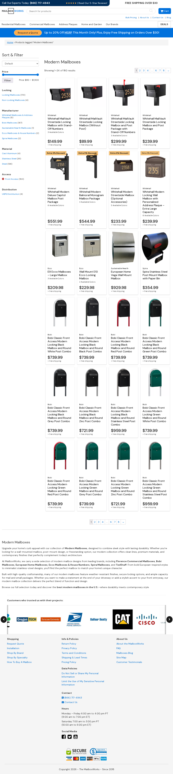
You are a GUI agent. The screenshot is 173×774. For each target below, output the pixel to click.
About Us (144, 17)
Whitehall (52, 115)
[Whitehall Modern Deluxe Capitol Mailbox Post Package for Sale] (60, 168)
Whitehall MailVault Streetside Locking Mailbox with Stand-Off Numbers (60, 123)
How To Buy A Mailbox (19, 662)
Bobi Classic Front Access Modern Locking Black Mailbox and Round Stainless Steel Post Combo (123, 416)
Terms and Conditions (74, 652)
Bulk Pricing (131, 17)
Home (10, 42)
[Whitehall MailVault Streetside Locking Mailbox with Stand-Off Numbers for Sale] (60, 95)
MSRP (68, 32)
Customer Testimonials (129, 662)
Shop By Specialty (17, 657)
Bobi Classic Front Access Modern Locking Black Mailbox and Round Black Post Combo (91, 344)
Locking (6, 90)
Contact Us (157, 17)
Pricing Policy (69, 662)
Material (7, 148)
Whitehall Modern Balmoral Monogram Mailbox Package (91, 195)
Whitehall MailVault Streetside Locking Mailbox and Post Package (154, 123)
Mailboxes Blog (124, 652)
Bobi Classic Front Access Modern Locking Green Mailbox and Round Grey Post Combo (91, 487)
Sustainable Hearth (119, 268)
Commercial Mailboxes (42, 24)
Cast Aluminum (11, 153)
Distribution (9, 189)
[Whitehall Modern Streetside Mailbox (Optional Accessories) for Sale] (123, 168)
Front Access (14, 179)
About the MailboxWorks (130, 643)
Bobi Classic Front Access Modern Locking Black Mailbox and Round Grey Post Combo (59, 414)
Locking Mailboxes (13, 95)
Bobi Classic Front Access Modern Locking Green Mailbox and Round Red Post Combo (59, 487)
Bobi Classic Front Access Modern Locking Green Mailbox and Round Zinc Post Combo (122, 487)
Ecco (50, 268)
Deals (164, 24)
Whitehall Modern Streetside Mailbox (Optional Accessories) (122, 197)
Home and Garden (91, 24)
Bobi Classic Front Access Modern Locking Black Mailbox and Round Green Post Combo (154, 344)
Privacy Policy (69, 648)
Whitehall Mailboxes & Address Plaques (17, 116)
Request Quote (15, 643)
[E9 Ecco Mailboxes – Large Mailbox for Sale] (60, 248)
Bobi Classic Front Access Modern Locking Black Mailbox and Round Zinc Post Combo (91, 414)
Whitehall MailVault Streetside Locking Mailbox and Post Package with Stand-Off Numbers (123, 125)
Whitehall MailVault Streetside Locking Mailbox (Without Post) (90, 123)
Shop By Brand (15, 652)
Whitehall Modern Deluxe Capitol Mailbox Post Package (58, 197)
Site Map (121, 657)
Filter (7, 80)
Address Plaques (68, 24)
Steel (7, 164)
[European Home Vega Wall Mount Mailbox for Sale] (123, 248)
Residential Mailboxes (14, 24)
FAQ (118, 648)
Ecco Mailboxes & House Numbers (20, 133)
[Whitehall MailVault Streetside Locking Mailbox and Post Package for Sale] (155, 95)
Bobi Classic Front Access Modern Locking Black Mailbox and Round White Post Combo (59, 344)
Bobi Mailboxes (12, 122)
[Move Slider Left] (4, 619)
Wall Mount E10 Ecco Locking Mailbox (88, 275)
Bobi (50, 334)
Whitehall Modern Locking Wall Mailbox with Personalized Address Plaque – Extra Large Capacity (153, 202)
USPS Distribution (12, 194)
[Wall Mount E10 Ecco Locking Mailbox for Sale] (91, 248)
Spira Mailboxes (11, 138)
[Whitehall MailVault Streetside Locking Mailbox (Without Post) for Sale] (91, 95)
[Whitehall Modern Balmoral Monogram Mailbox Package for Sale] (91, 168)
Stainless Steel (11, 158)
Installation (13, 648)
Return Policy (69, 643)
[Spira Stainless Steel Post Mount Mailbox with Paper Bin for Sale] (155, 248)
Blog (169, 17)
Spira (145, 268)
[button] (164, 11)
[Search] (151, 10)
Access (6, 174)
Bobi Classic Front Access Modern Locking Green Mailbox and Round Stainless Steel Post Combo (155, 489)
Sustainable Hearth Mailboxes (18, 128)
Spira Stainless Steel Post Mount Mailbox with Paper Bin (155, 275)
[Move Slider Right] (169, 619)
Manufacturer (10, 110)
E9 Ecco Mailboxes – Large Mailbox (59, 273)
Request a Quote (28, 32)
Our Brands (112, 24)
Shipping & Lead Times (74, 657)
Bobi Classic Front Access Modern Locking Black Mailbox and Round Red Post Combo (122, 344)
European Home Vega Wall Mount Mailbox (121, 275)
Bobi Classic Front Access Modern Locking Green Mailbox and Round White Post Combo (154, 414)
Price (5, 71)
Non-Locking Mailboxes (15, 100)
